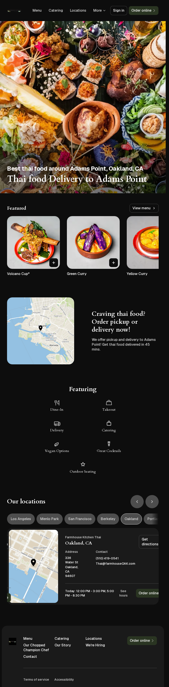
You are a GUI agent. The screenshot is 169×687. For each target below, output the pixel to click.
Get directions (150, 541)
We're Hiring (95, 645)
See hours (123, 593)
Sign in (118, 10)
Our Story (63, 645)
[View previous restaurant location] (137, 501)
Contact (30, 656)
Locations (78, 10)
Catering (56, 10)
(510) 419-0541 (107, 558)
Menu (37, 10)
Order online (149, 593)
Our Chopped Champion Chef (36, 647)
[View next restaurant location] (152, 501)
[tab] (21, 518)
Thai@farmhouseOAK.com (115, 564)
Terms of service (36, 680)
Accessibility (64, 680)
